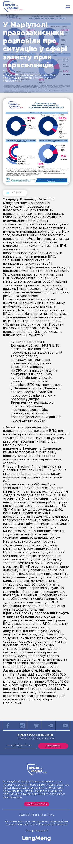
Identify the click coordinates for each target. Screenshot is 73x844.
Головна (9, 71)
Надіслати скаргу (36, 804)
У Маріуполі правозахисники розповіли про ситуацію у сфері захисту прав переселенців (30, 78)
